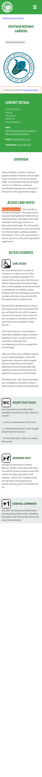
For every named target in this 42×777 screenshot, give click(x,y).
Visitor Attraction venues (15, 42)
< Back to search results (13, 18)
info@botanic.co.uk (21, 139)
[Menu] (34, 7)
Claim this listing (30, 90)
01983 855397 (24, 144)
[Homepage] (7, 7)
